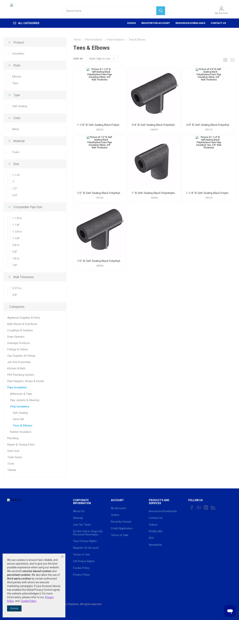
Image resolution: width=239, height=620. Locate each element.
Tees (15, 83)
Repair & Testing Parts (21, 444)
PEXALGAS (155, 531)
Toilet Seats (14, 457)
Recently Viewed (121, 521)
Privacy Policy (81, 574)
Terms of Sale (119, 535)
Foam (15, 152)
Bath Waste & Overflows (22, 324)
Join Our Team (82, 524)
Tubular (11, 470)
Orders (115, 515)
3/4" (14, 195)
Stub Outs (13, 451)
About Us (78, 511)
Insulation (18, 53)
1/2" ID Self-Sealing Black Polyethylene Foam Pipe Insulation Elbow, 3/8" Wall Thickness (99, 193)
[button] (62, 556)
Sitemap (78, 518)
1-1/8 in (17, 218)
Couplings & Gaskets (20, 330)
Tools (10, 463)
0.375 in (17, 288)
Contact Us (218, 23)
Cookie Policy (81, 568)
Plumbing (12, 438)
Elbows (16, 76)
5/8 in (15, 245)
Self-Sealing (19, 106)
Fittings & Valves (17, 349)
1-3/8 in (17, 231)
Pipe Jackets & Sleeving (24, 400)
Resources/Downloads (190, 23)
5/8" (14, 251)
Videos (131, 23)
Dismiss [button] (14, 608)
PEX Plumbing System (20, 374)
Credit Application (122, 528)
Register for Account (155, 23)
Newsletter (155, 544)
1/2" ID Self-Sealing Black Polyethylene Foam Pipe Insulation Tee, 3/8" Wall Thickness (99, 261)
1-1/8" (16, 225)
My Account (221, 13)
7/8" (14, 265)
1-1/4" (16, 175)
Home (77, 39)
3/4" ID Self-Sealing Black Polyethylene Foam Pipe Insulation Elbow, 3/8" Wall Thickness (208, 125)
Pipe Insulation (17, 387)
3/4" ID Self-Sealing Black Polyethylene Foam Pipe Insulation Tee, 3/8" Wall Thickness (154, 125)
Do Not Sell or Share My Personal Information (88, 533)
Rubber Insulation (20, 432)
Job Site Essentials (19, 362)
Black (15, 129)
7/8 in (15, 258)
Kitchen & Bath (16, 368)
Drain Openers (15, 336)
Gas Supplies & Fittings (21, 355)
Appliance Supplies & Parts (23, 317)
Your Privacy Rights (85, 541)
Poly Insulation (20, 406)
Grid (225, 60)
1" (13, 181)
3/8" (14, 295)
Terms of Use (81, 554)
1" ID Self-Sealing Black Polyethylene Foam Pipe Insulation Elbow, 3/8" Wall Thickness (154, 193)
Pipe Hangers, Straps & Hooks (25, 381)
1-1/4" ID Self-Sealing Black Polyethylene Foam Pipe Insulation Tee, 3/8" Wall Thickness (208, 193)
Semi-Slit (18, 419)
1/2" (14, 188)
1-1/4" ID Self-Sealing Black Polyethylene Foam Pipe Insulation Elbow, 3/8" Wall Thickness (99, 125)
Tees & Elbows (22, 425)
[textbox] (109, 10)
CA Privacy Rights (84, 561)
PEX (151, 538)
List (232, 60)
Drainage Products (18, 343)
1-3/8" (16, 238)
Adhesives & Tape (21, 393)
